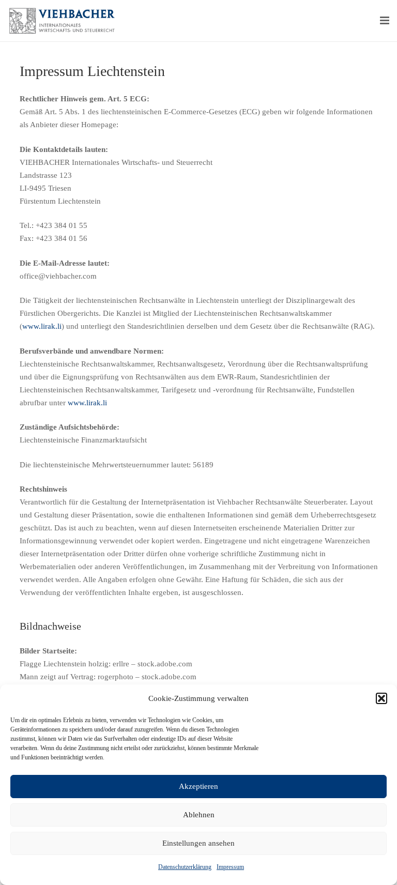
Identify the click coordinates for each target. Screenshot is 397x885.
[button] (381, 698)
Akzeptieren (198, 786)
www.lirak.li (42, 326)
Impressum (230, 867)
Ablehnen (199, 815)
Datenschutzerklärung (184, 867)
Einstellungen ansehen (198, 843)
